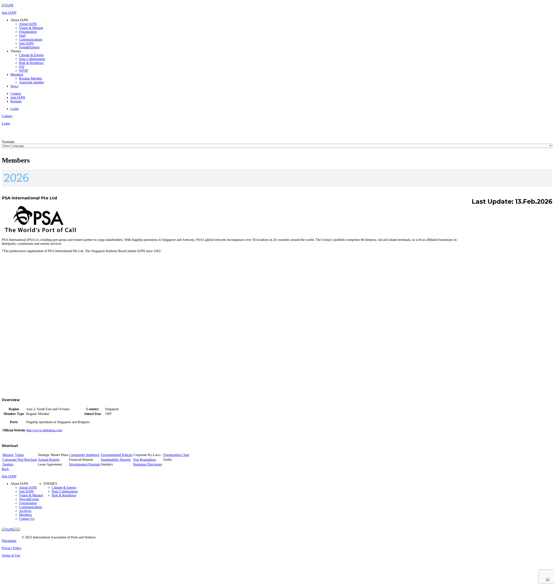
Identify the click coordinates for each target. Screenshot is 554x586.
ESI (21, 67)
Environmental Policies (116, 455)
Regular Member (30, 78)
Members (16, 74)
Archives (25, 511)
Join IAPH (9, 12)
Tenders (7, 464)
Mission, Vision (13, 455)
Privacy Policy (12, 548)
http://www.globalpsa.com (44, 430)
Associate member (31, 82)
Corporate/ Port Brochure (19, 459)
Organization (28, 32)
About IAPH (28, 24)
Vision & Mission (31, 28)
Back (5, 469)
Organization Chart (176, 455)
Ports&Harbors (29, 47)
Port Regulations (144, 459)
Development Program (84, 464)
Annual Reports (49, 459)
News (14, 86)
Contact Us (26, 518)
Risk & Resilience (31, 63)
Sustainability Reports (116, 459)
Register (16, 101)
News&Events (29, 499)
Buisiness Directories (147, 464)
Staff (22, 35)
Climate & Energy (31, 55)
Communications (30, 39)
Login (14, 108)
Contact (15, 93)
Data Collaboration (32, 59)
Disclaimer (9, 541)
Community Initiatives (84, 455)
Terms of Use (11, 555)
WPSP (23, 70)
